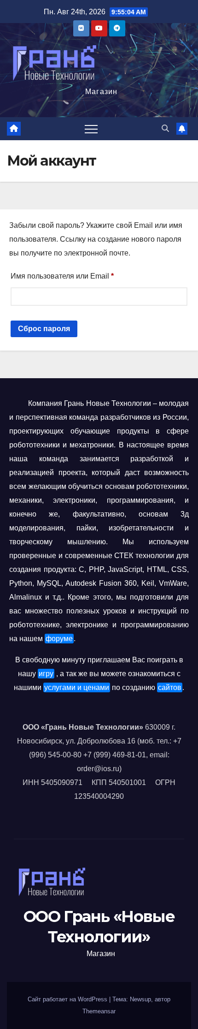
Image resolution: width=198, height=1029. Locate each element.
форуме (59, 638)
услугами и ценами (76, 687)
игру (46, 674)
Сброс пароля (44, 329)
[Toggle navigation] (91, 129)
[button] (165, 128)
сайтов (169, 687)
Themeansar (99, 1011)
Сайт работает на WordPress (68, 999)
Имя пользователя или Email (84, 274)
